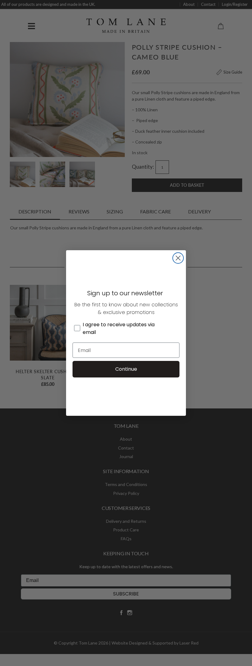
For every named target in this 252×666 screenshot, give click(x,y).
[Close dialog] (178, 258)
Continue (126, 369)
